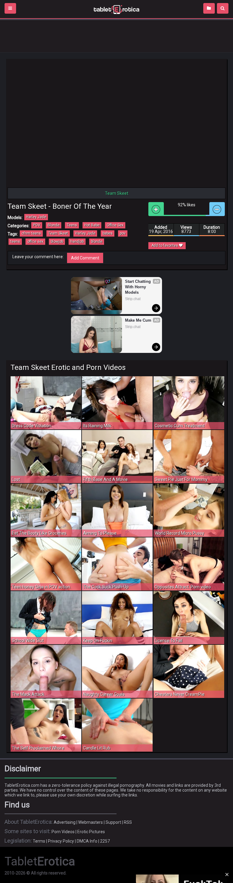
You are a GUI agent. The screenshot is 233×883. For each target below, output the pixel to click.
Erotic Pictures (91, 831)
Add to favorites (165, 245)
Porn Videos (63, 831)
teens (15, 241)
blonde (96, 241)
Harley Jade (36, 217)
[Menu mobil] (10, 8)
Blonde (53, 225)
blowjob (57, 241)
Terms (39, 841)
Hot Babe (92, 225)
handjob (77, 241)
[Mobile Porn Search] (222, 8)
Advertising (65, 822)
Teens (72, 225)
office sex (35, 241)
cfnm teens (31, 233)
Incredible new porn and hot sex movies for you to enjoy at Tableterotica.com (116, 9)
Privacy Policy (61, 841)
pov (123, 233)
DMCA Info (87, 841)
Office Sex (115, 225)
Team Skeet (58, 233)
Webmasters (90, 822)
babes (108, 233)
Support (113, 822)
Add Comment (85, 257)
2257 (105, 841)
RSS (128, 822)
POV (36, 225)
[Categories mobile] (209, 8)
